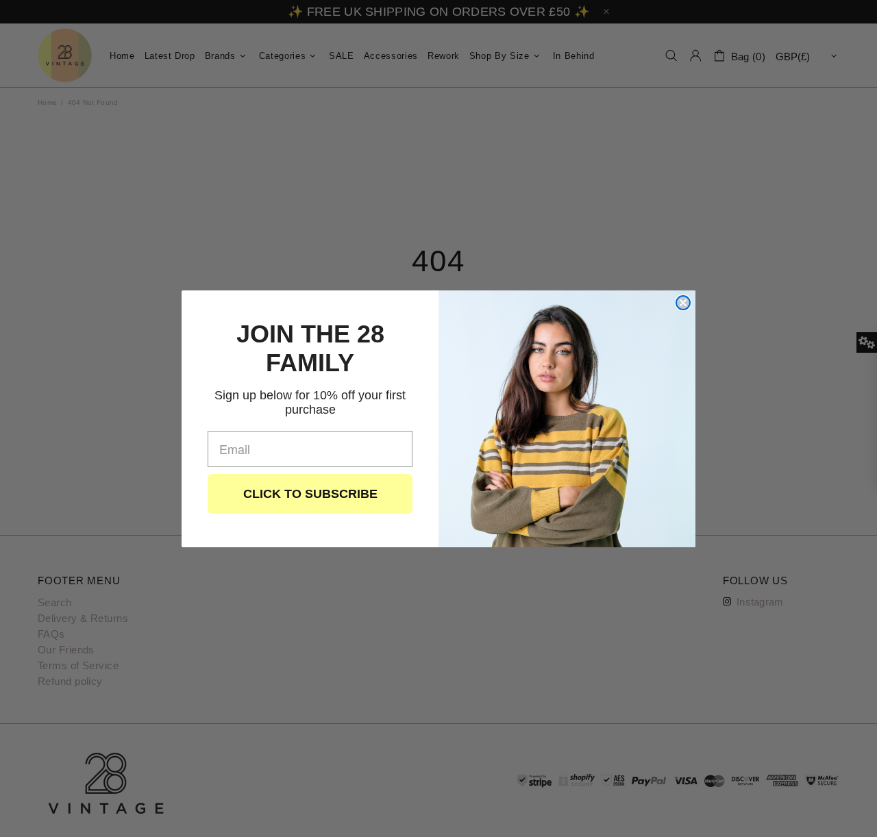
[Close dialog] (683, 303)
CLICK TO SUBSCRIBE (310, 494)
